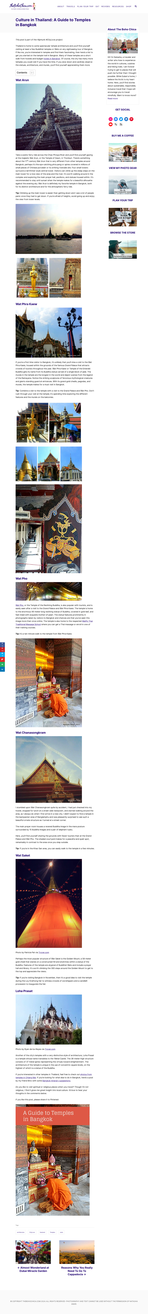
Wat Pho (19, 605)
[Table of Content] (32, 72)
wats (61, 1232)
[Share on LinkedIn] (2, 669)
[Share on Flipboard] (2, 659)
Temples (52, 1232)
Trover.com (44, 952)
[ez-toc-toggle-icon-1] (30, 73)
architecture (20, 1232)
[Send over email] (2, 664)
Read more (113, 98)
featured (42, 1232)
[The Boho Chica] (28, 6)
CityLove (32, 1232)
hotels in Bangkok (52, 58)
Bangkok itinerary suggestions (56, 1081)
